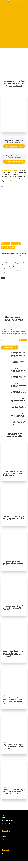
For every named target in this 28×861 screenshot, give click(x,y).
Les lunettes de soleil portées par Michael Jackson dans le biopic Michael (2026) (18, 370)
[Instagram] (12, 325)
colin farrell (9, 278)
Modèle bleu (5, 244)
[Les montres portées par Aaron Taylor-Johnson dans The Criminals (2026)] (5, 407)
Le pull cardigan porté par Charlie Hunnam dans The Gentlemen (13, 746)
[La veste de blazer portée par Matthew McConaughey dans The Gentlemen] (14, 772)
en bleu (10, 181)
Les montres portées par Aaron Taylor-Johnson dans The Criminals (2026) (18, 407)
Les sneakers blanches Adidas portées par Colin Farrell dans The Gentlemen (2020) (13, 700)
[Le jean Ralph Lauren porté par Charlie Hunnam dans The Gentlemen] (14, 453)
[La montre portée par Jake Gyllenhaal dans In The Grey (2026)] (5, 400)
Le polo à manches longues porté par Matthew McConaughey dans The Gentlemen (13, 654)
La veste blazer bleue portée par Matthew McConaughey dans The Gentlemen (13, 518)
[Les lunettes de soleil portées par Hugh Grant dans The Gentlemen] (14, 588)
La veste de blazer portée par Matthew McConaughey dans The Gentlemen (14, 791)
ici (24, 255)
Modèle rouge (16, 244)
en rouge (15, 181)
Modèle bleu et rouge (8, 247)
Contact (3, 817)
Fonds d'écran (5, 844)
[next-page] (15, 804)
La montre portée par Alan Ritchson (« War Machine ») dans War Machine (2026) (18, 415)
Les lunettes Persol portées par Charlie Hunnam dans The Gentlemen (13, 563)
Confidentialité (5, 823)
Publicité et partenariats (8, 820)
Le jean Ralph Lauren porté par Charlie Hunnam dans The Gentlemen (13, 473)
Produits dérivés (6, 842)
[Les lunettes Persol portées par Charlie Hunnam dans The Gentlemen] (14, 543)
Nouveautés (5, 834)
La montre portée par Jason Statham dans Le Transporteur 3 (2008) (18, 362)
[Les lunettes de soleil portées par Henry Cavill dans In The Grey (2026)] (5, 385)
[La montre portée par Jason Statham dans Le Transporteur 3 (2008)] (5, 362)
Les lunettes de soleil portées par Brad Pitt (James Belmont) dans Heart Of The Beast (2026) (18, 354)
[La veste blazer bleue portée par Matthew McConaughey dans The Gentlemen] (14, 498)
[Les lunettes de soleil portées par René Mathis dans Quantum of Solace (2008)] (5, 377)
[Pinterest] (16, 325)
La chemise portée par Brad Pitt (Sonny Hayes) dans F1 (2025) (18, 423)
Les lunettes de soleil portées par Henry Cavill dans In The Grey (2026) (18, 385)
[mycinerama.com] (17, 23)
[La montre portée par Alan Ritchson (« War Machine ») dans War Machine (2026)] (5, 415)
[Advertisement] (14, 64)
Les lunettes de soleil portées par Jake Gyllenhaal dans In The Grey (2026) (18, 392)
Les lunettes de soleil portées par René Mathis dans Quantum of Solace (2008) (18, 377)
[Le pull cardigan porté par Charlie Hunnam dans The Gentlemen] (14, 727)
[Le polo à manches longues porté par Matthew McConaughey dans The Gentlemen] (14, 633)
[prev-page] (13, 804)
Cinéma (14, 90)
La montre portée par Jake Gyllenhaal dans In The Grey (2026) (18, 400)
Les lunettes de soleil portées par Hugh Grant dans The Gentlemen (13, 608)
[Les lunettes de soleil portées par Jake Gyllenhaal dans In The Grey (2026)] (5, 392)
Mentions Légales (6, 826)
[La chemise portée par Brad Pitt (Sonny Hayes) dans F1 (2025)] (5, 423)
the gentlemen (16, 278)
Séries (3, 839)
